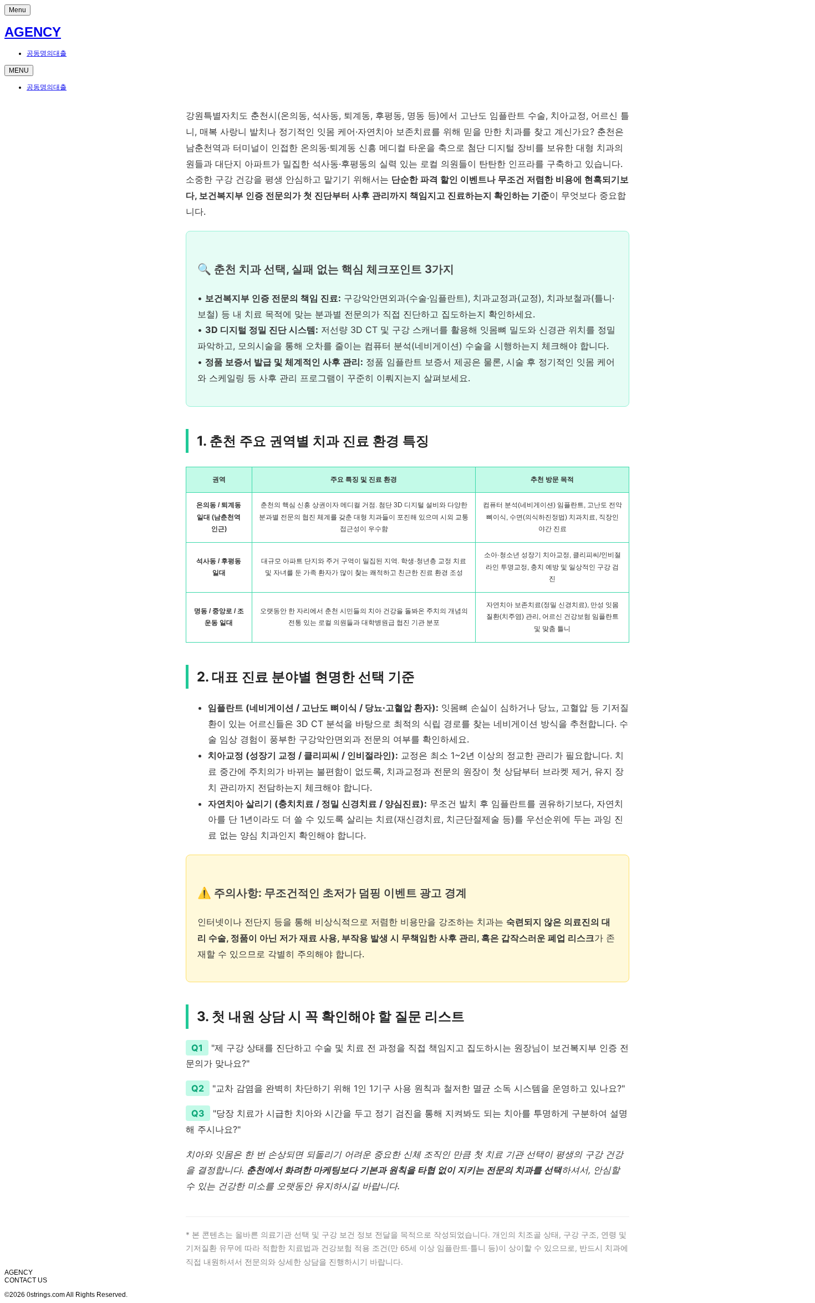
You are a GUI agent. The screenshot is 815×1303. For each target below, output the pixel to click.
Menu (17, 10)
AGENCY (32, 31)
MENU (19, 70)
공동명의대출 (47, 53)
